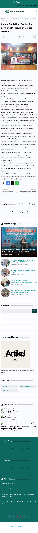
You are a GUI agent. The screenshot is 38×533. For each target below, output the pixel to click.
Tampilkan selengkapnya (26, 204)
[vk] (28, 516)
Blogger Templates (16, 526)
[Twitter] (12, 183)
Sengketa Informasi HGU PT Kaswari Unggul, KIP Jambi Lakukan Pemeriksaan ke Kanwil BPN (23, 271)
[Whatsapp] (17, 183)
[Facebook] (8, 183)
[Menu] (2, 11)
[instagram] (20, 516)
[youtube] (17, 516)
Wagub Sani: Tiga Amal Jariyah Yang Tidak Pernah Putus (19, 503)
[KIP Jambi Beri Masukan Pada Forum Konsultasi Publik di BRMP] (5, 292)
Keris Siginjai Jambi (9, 411)
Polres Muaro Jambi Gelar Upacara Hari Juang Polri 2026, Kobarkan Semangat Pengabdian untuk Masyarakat (22, 261)
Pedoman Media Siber (27, 386)
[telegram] (24, 516)
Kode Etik (5, 390)
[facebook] (9, 516)
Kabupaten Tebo (8, 418)
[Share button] (21, 183)
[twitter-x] (13, 516)
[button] (36, 11)
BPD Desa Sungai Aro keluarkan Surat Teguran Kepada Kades (18, 428)
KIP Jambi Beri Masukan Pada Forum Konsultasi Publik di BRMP (23, 291)
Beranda (3, 18)
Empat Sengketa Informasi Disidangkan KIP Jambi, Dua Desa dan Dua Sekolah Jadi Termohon (23, 281)
